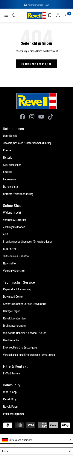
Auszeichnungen (12, 165)
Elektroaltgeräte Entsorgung (20, 347)
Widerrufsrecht (12, 212)
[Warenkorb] (66, 15)
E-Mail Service (11, 373)
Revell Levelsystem (14, 318)
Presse (7, 150)
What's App (10, 392)
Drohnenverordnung (14, 326)
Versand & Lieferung (14, 220)
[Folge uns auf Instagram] (32, 117)
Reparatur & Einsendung (17, 289)
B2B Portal (9, 249)
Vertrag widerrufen (14, 271)
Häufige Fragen (11, 311)
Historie (7, 157)
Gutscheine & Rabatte (16, 256)
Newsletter (10, 263)
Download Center (13, 296)
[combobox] (36, 440)
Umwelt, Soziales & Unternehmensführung (27, 143)
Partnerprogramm (13, 414)
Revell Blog (9, 399)
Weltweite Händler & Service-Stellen (24, 333)
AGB (5, 234)
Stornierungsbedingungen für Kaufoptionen (27, 241)
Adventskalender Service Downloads (24, 304)
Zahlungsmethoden (14, 227)
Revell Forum (10, 406)
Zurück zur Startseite (36, 63)
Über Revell (10, 136)
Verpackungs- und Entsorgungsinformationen (29, 355)
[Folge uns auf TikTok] (51, 117)
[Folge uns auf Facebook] (22, 117)
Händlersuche (11, 340)
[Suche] (14, 15)
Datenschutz (10, 187)
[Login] (58, 15)
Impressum (9, 179)
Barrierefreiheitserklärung (18, 194)
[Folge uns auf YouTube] (41, 117)
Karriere (8, 172)
